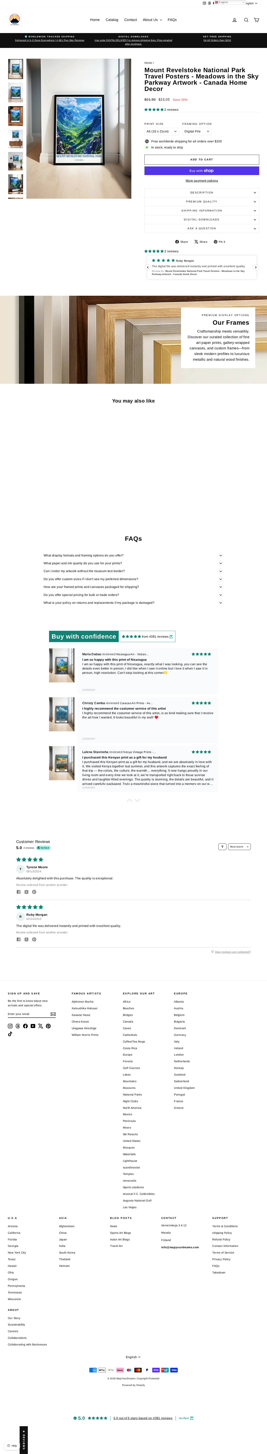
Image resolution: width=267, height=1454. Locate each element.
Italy (176, 1041)
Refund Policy (221, 1239)
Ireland (178, 1048)
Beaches (128, 1008)
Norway (179, 1067)
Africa (126, 1001)
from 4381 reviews (155, 636)
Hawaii (12, 1265)
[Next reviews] (255, 267)
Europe (127, 1054)
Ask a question (201, 228)
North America (132, 1107)
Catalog (112, 20)
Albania (179, 1001)
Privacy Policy (221, 1259)
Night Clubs (130, 1101)
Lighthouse (130, 1160)
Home (95, 20)
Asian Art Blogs (120, 1239)
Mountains (130, 1081)
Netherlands (182, 1061)
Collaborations (17, 1337)
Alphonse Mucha (83, 1001)
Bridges (128, 1014)
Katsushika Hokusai (84, 1008)
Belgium (179, 1014)
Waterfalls (129, 1154)
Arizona (13, 1226)
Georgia (13, 1245)
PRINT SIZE (154, 123)
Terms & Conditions (225, 1226)
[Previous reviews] (147, 267)
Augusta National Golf (137, 1200)
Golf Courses (131, 1067)
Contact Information (225, 1245)
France (178, 1101)
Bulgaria (179, 1021)
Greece (179, 1107)
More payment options (202, 180)
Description (201, 192)
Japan (63, 1239)
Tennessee (15, 1292)
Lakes (127, 1074)
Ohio (11, 1272)
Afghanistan (66, 1226)
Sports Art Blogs (120, 1232)
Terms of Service (223, 1252)
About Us (151, 20)
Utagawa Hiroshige (84, 1028)
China (63, 1232)
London (179, 1054)
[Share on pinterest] (34, 892)
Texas (11, 1259)
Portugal (179, 1094)
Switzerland (181, 1081)
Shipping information (201, 210)
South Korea (67, 1252)
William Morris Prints (85, 1034)
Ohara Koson (80, 1021)
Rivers (127, 1127)
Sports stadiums (133, 1187)
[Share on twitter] (26, 892)
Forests (128, 1061)
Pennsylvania (16, 1285)
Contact (130, 20)
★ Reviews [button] (23, 1440)
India (62, 1245)
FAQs (172, 20)
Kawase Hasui (81, 1014)
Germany (180, 1034)
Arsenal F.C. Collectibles (139, 1193)
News (113, 1226)
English (223, 2)
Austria (178, 1008)
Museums (129, 1087)
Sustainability (16, 1324)
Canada (128, 1021)
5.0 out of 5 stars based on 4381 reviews (143, 1418)
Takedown (218, 1272)
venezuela (129, 1180)
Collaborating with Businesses (27, 1344)
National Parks (132, 1094)
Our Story (14, 1318)
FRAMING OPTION (197, 123)
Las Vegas (130, 1207)
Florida (12, 1239)
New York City (17, 1252)
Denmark (180, 1028)
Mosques (129, 1147)
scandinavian (131, 1167)
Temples (128, 1173)
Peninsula (129, 1120)
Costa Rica (130, 1048)
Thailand (64, 1259)
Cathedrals (130, 1034)
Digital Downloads (202, 219)
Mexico (127, 1114)
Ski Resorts (130, 1134)
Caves (127, 1028)
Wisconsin (14, 1299)
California (14, 1232)
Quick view (38, 488)
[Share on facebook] (18, 892)
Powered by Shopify (133, 1385)
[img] (131, 636)
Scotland (179, 1074)
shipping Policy (222, 1232)
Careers (13, 1331)
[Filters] (222, 846)
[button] (154, 109)
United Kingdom (184, 1087)
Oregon (13, 1279)
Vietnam (64, 1265)
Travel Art (116, 1245)
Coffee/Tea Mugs (134, 1041)
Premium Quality (202, 201)
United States (132, 1140)
